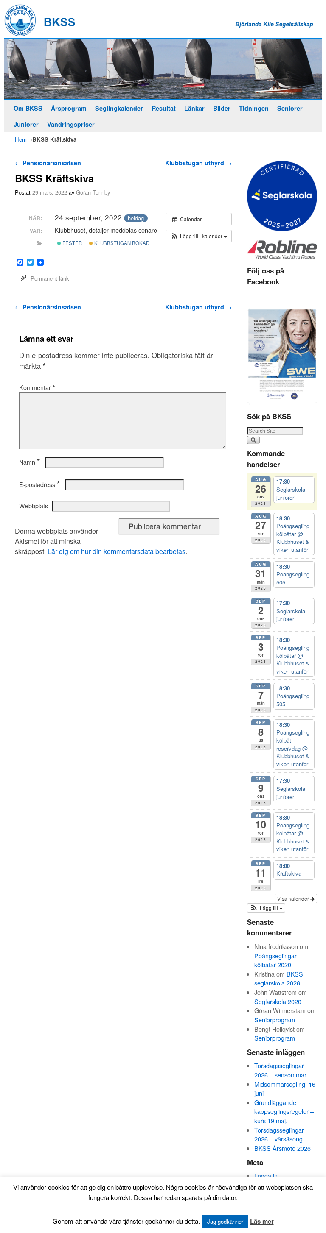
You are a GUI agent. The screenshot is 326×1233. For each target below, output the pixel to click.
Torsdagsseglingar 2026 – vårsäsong (279, 1134)
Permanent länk (50, 278)
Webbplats (33, 505)
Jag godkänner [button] (225, 1221)
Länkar (194, 108)
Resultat (164, 108)
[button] (198, 236)
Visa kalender (293, 898)
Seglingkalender (119, 108)
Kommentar (37, 387)
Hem (21, 139)
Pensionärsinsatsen (48, 163)
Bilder (221, 108)
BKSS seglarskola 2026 (278, 978)
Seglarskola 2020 (277, 1001)
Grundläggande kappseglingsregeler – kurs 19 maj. (284, 1111)
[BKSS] (163, 69)
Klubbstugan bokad (121, 242)
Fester (71, 242)
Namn (29, 462)
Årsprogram (69, 108)
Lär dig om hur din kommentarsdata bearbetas (116, 551)
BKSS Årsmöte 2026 (282, 1148)
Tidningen (254, 108)
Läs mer (262, 1221)
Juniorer (26, 124)
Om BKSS (28, 108)
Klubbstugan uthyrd (198, 163)
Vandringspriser (71, 124)
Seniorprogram (274, 1019)
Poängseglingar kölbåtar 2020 (275, 960)
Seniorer (290, 108)
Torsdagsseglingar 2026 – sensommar (280, 1070)
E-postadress (39, 484)
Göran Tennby (93, 192)
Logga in (266, 1175)
